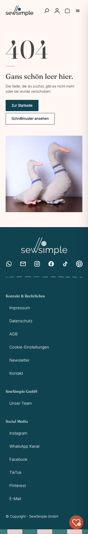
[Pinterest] (79, 264)
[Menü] (77, 10)
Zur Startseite (22, 105)
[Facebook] (51, 264)
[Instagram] (37, 264)
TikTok (15, 472)
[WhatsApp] (9, 264)
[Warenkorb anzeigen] (67, 10)
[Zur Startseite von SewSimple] (19, 11)
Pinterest (17, 485)
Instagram (18, 433)
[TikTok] (65, 264)
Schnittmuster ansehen (30, 118)
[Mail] (23, 264)
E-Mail (15, 498)
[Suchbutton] (46, 10)
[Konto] (57, 10)
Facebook (18, 459)
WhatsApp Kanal (24, 446)
